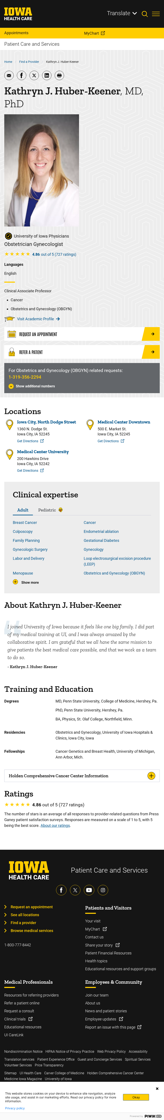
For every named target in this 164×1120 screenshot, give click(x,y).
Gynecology (94, 549)
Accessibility (138, 1051)
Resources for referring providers (31, 995)
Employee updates (101, 1019)
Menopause (23, 573)
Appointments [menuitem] (16, 33)
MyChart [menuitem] (91, 33)
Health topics (96, 961)
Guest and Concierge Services (100, 1059)
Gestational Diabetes (101, 540)
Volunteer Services (18, 1065)
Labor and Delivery (28, 558)
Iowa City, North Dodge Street (46, 422)
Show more (30, 583)
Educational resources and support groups (120, 969)
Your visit (93, 921)
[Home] (20, 14)
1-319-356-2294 (25, 377)
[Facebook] (61, 890)
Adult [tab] (22, 510)
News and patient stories (106, 1011)
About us (92, 1003)
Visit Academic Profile (35, 319)
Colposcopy (23, 531)
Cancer (90, 522)
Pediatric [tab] (47, 510)
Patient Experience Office (56, 1059)
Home (8, 61)
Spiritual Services (138, 1059)
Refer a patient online (22, 1003)
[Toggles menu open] (156, 14)
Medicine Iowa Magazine (23, 1079)
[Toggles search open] (147, 14)
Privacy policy (15, 1108)
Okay (136, 1097)
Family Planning (26, 540)
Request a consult (19, 1011)
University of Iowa (58, 1079)
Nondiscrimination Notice (23, 1051)
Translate (118, 13)
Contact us (94, 937)
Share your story (99, 945)
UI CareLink (13, 1035)
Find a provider (23, 922)
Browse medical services (32, 930)
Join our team (96, 995)
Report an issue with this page (110, 1027)
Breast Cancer (25, 522)
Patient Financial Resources (108, 953)
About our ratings (55, 825)
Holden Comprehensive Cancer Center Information (58, 775)
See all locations (25, 915)
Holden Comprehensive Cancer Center (115, 1073)
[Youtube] (89, 890)
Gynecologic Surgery (30, 549)
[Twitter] (75, 890)
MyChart (93, 929)
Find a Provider (29, 61)
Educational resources (22, 1027)
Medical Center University (43, 451)
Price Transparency (49, 1065)
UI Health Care (30, 1073)
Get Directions (27, 441)
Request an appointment (32, 907)
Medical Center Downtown (124, 422)
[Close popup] (157, 1088)
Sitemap (10, 1073)
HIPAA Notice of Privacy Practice (69, 1051)
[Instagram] (103, 890)
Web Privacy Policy (111, 1051)
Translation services (19, 1059)
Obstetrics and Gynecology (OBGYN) (114, 573)
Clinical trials (15, 1019)
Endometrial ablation (101, 531)
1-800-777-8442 (17, 945)
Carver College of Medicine (64, 1073)
